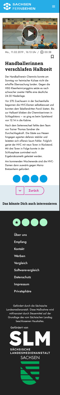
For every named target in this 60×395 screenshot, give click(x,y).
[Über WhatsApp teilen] (34, 179)
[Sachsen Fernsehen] (19, 6)
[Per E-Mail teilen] (43, 179)
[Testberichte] (16, 222)
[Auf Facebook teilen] (16, 179)
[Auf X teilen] (25, 179)
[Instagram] (34, 222)
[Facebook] (25, 222)
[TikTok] (43, 222)
